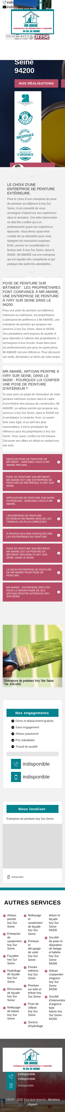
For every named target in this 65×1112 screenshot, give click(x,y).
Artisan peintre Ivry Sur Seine (12, 921)
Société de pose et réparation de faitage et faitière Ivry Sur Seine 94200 (55, 950)
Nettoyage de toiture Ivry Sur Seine (13, 1013)
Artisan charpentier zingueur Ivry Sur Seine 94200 (55, 980)
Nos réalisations (36, 83)
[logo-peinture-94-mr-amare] (32, 21)
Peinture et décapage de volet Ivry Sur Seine (34, 950)
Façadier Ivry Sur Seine (13, 959)
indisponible (36, 764)
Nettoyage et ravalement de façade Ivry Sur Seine (34, 924)
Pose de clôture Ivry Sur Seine (33, 1009)
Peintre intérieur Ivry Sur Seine (33, 973)
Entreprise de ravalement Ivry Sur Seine (14, 941)
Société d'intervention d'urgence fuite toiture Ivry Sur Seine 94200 (55, 1007)
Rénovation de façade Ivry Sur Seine (14, 995)
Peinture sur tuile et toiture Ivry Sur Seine (34, 991)
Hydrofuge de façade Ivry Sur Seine (14, 976)
